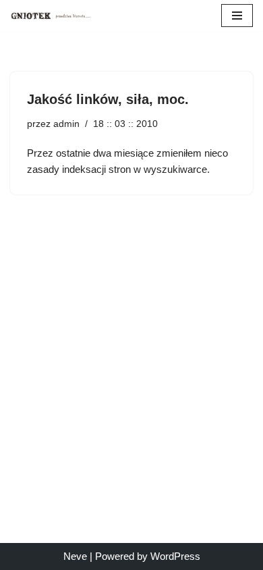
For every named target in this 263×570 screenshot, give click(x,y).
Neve (75, 556)
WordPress (175, 556)
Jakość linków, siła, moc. (108, 99)
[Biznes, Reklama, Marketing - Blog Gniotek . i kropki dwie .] (50, 15)
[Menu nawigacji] (237, 15)
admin (66, 124)
